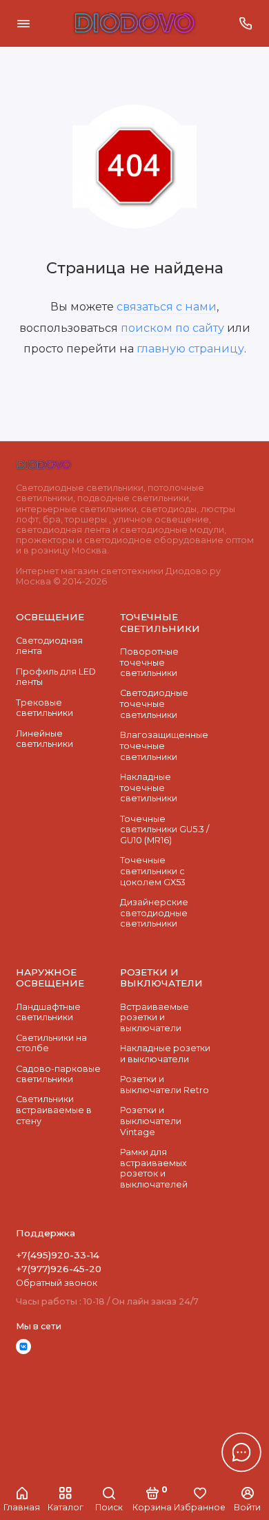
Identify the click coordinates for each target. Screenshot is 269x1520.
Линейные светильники (44, 739)
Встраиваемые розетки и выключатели (154, 1017)
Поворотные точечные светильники (149, 662)
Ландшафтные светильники (48, 1012)
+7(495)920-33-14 (57, 1254)
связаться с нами (167, 306)
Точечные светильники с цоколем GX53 (153, 871)
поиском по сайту (172, 328)
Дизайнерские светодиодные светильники (154, 913)
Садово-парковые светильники (58, 1074)
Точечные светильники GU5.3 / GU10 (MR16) (164, 829)
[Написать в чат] (241, 1451)
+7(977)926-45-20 (58, 1268)
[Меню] (23, 23)
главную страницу (190, 348)
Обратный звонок (56, 1283)
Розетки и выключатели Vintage (150, 1121)
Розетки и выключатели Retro (164, 1084)
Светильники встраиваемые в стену (54, 1110)
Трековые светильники (44, 708)
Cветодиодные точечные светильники (154, 703)
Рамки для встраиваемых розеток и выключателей (154, 1168)
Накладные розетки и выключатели (165, 1053)
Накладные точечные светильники (148, 787)
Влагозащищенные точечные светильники (164, 745)
